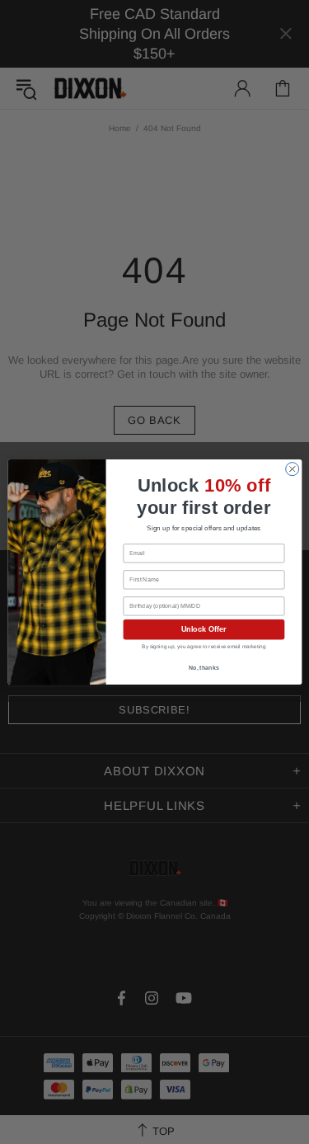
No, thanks (203, 668)
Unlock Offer (203, 629)
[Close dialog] (291, 469)
